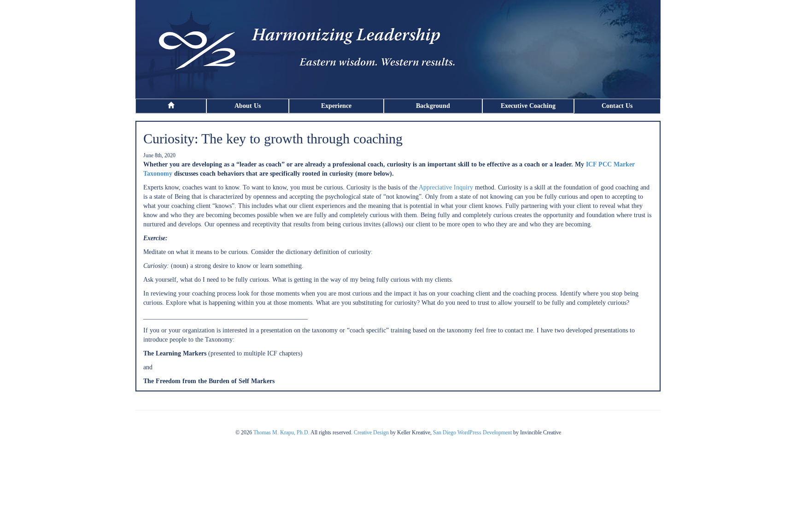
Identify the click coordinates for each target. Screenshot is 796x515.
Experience (336, 105)
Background (433, 105)
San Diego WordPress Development (472, 432)
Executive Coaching (528, 105)
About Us (247, 105)
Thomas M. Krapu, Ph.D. (281, 432)
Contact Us (617, 105)
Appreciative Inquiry (446, 187)
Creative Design (371, 432)
